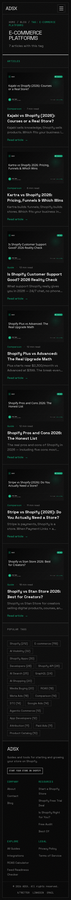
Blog (10, 803)
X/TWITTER (23, 892)
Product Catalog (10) (23, 733)
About (11, 789)
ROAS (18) (47, 688)
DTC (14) (15, 703)
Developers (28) (21, 666)
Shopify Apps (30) (22, 658)
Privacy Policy (48, 848)
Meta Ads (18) (19, 696)
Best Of (44, 831)
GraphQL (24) (43, 673)
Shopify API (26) (49, 666)
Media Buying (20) (22, 688)
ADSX (11, 8)
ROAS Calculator (18, 862)
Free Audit (45, 824)
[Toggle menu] (61, 8)
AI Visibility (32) (20, 651)
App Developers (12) (23, 718)
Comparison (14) (46, 696)
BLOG (23, 22)
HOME (12, 22)
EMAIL (50, 892)
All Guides (13, 848)
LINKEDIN (38, 892)
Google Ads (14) (38, 703)
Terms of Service (50, 855)
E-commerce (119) (46, 643)
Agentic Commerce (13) (25, 710)
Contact (12, 796)
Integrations (15, 855)
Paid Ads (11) (44, 725)
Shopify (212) (19, 643)
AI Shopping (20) (21, 681)
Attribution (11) (19, 725)
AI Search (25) (19, 673)
